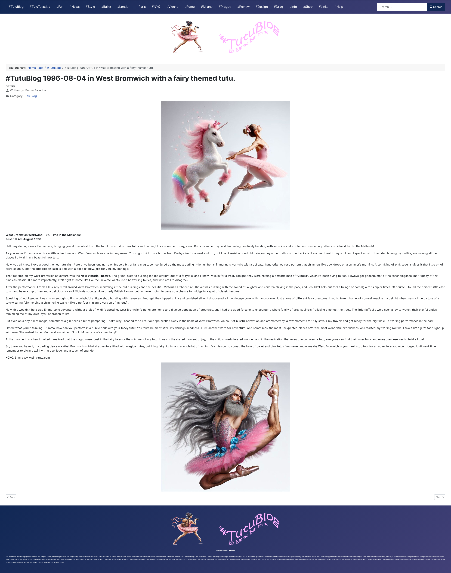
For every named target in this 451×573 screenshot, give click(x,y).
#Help (339, 6)
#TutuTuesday (40, 6)
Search (437, 7)
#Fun (59, 6)
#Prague (225, 6)
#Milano (207, 6)
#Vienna (172, 6)
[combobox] (402, 7)
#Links (323, 6)
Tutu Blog (30, 96)
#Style (90, 6)
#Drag (278, 6)
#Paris (141, 6)
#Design (262, 6)
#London (123, 6)
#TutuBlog (16, 6)
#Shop (308, 6)
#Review (243, 6)
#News (75, 6)
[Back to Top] (444, 566)
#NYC (156, 6)
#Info (293, 6)
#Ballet (106, 6)
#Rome (189, 6)
